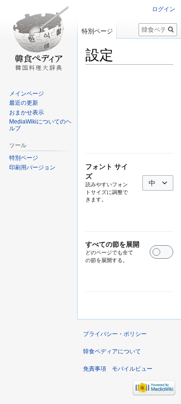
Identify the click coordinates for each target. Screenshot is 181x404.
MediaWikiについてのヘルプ (40, 125)
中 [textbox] (152, 183)
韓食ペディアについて (112, 351)
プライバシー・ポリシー (115, 334)
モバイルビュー (132, 368)
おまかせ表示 (26, 112)
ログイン (163, 9)
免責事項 (94, 368)
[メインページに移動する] (38, 38)
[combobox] (157, 183)
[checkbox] (161, 252)
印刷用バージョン (32, 167)
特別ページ (97, 31)
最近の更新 (23, 102)
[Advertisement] (129, 109)
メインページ (26, 93)
